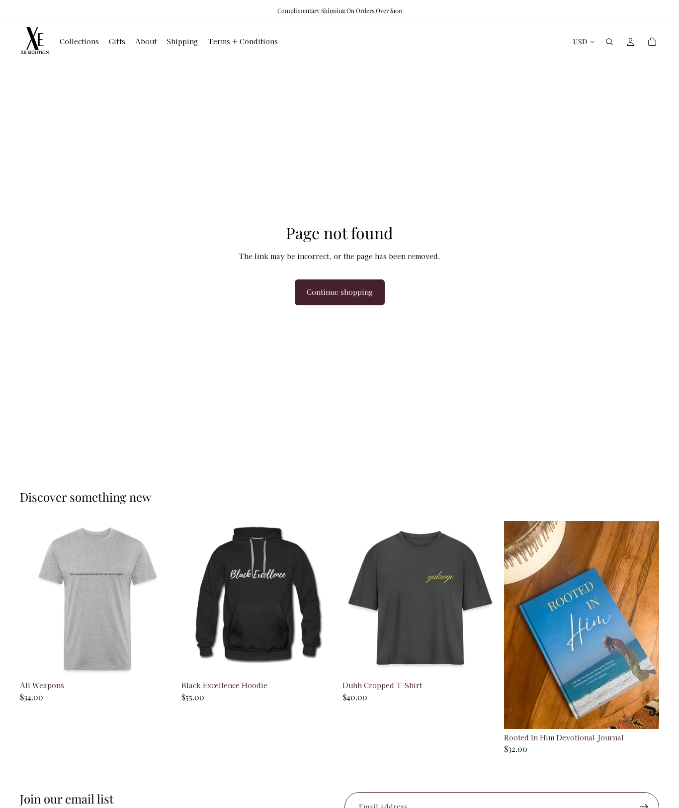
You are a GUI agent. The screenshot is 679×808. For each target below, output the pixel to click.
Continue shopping (340, 292)
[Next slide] (322, 599)
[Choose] (160, 661)
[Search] (609, 42)
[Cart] (652, 42)
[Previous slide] (196, 599)
